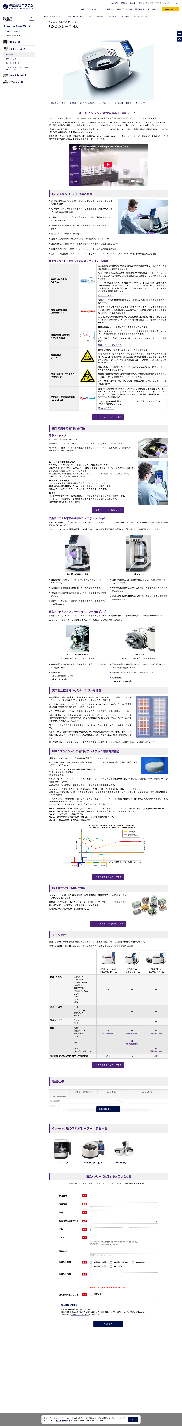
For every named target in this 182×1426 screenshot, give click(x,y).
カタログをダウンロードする (108, 417)
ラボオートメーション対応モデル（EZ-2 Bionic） (18, 68)
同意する (133, 1419)
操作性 (64, 103)
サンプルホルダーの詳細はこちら (108, 923)
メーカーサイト (12, 35)
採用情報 (124, 3)
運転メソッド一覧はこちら (110, 345)
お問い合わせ (170, 9)
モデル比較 (119, 103)
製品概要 (9, 54)
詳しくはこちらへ (106, 295)
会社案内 (114, 3)
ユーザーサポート (106, 9)
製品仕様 (129, 103)
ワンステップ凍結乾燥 (87, 103)
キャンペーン (153, 9)
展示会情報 (139, 9)
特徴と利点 (55, 103)
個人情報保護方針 (63, 1420)
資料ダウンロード (124, 9)
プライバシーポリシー (80, 1314)
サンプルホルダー (105, 103)
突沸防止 (73, 103)
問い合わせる (140, 103)
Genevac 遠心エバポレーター (19, 26)
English (132, 3)
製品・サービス (86, 9)
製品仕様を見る (105, 1109)
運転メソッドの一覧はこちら (108, 509)
